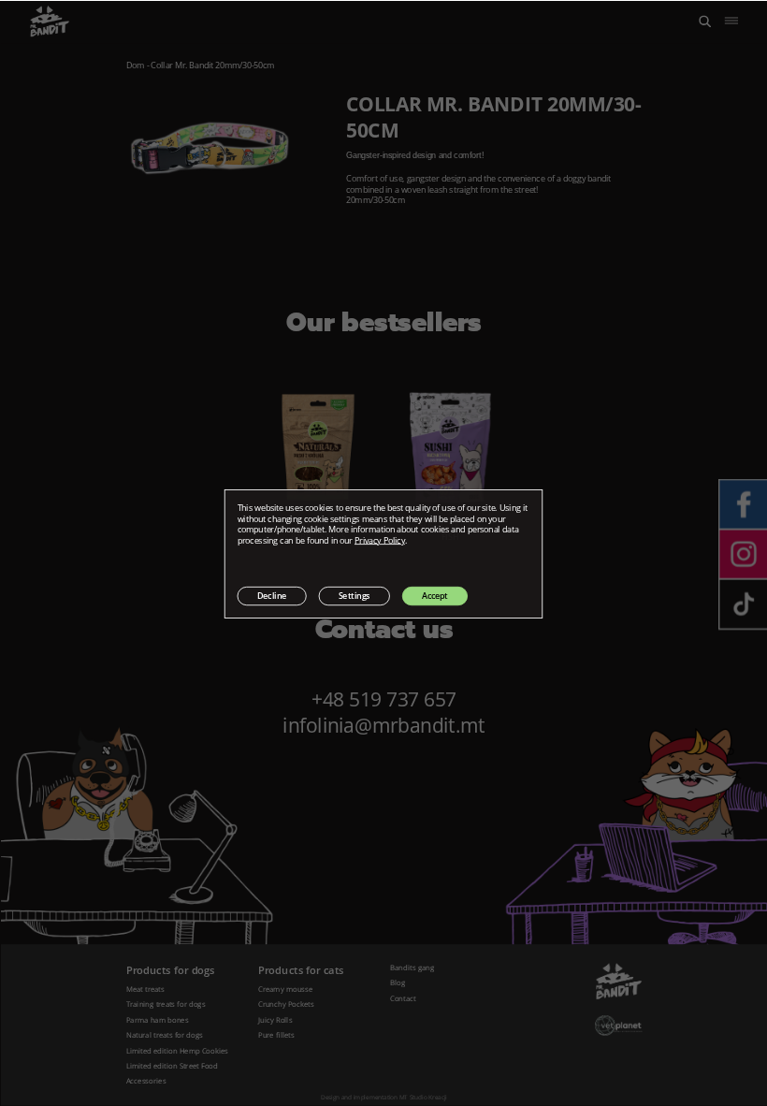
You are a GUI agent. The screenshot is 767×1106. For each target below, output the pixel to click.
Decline (272, 595)
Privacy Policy (380, 540)
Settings (354, 595)
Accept (435, 595)
